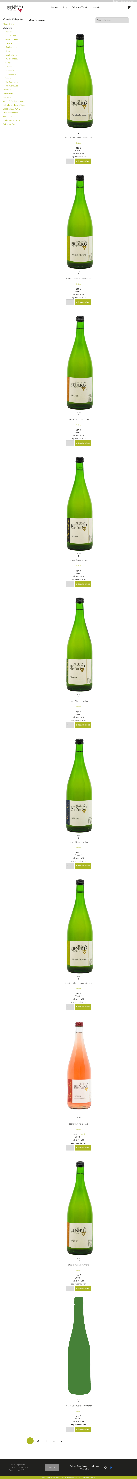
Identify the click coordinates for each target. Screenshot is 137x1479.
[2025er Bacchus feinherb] (79, 1154)
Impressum (20, 1465)
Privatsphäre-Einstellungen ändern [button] (50, 1478)
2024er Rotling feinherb (78, 1124)
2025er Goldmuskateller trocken (78, 1405)
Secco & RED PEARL (11, 109)
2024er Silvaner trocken (78, 701)
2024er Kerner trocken (78, 560)
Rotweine (6, 89)
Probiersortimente (10, 112)
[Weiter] (61, 1441)
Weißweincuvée (11, 86)
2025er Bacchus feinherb (78, 1265)
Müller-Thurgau (11, 59)
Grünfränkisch (11, 55)
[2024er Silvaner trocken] (79, 591)
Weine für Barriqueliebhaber (14, 101)
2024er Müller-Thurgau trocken (79, 278)
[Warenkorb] (129, 7)
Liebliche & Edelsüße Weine (14, 105)
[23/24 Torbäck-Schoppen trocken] (79, 27)
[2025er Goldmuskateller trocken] (79, 1295)
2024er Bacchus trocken (78, 419)
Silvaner (8, 78)
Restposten (7, 116)
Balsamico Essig (9, 124)
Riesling (8, 66)
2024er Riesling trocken (78, 842)
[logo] (15, 9)
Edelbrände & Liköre (11, 120)
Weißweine (7, 28)
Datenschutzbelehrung (18, 1467)
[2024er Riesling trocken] (79, 732)
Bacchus (8, 32)
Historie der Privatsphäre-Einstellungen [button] (70, 1478)
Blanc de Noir (10, 35)
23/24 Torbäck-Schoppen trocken (78, 137)
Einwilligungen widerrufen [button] (88, 1478)
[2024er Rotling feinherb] (79, 1014)
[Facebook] (110, 1467)
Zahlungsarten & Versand (19, 1470)
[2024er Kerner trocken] (79, 450)
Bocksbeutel (8, 93)
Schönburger (10, 74)
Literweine (7, 97)
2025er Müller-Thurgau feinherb (79, 983)
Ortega (8, 62)
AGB (13, 1465)
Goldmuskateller (12, 39)
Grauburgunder (11, 47)
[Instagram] (105, 1467)
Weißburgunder (11, 82)
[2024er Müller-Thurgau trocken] (79, 168)
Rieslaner (9, 43)
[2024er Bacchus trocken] (79, 309)
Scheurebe (9, 70)
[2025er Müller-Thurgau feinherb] (79, 873)
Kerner (8, 51)
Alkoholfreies (8, 24)
